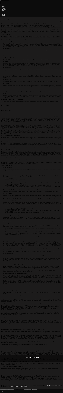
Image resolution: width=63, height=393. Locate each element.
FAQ (3, 10)
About (3, 7)
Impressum (33, 389)
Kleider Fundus (4, 9)
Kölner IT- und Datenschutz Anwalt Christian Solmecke (18, 386)
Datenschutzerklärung (27, 389)
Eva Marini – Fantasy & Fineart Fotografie (7, 389)
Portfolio (3, 6)
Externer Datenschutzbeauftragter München (53, 385)
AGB (36, 389)
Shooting (3, 8)
